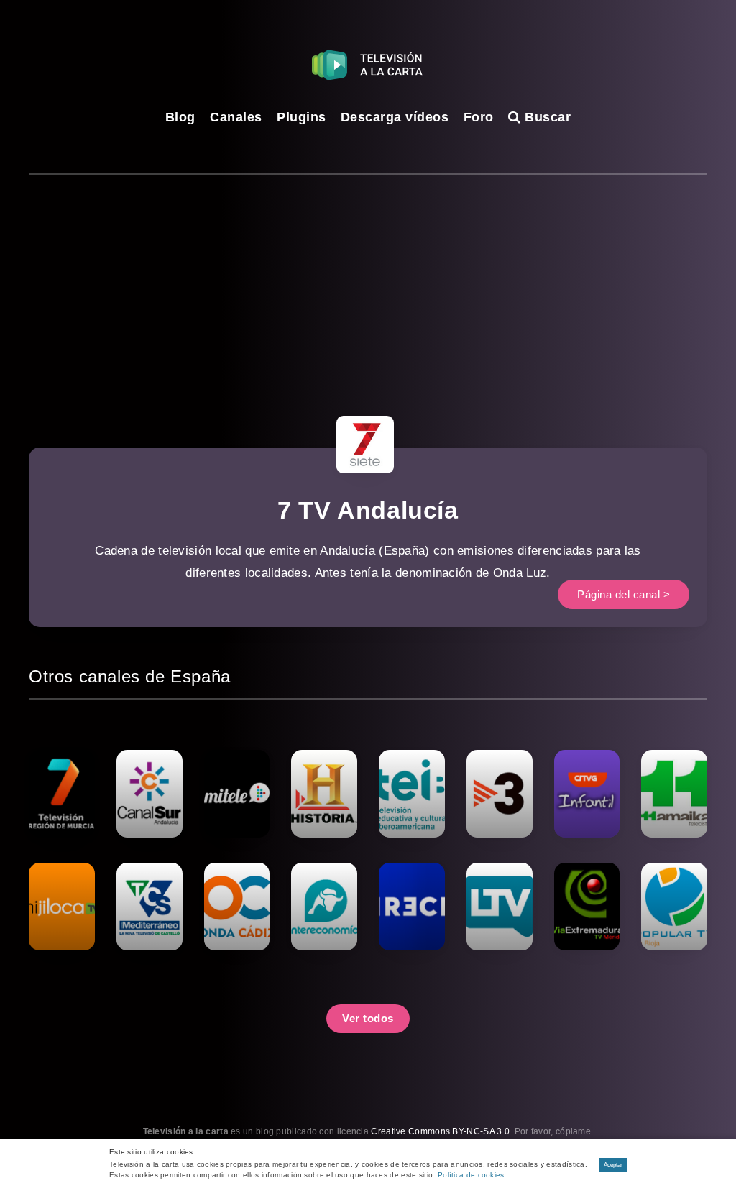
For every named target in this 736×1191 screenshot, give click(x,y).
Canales (236, 117)
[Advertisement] (368, 282)
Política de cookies (471, 1175)
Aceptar (613, 1165)
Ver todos (368, 1018)
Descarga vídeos (395, 117)
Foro (479, 117)
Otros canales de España (130, 676)
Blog (180, 117)
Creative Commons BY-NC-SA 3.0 (440, 1131)
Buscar (546, 117)
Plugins (301, 117)
